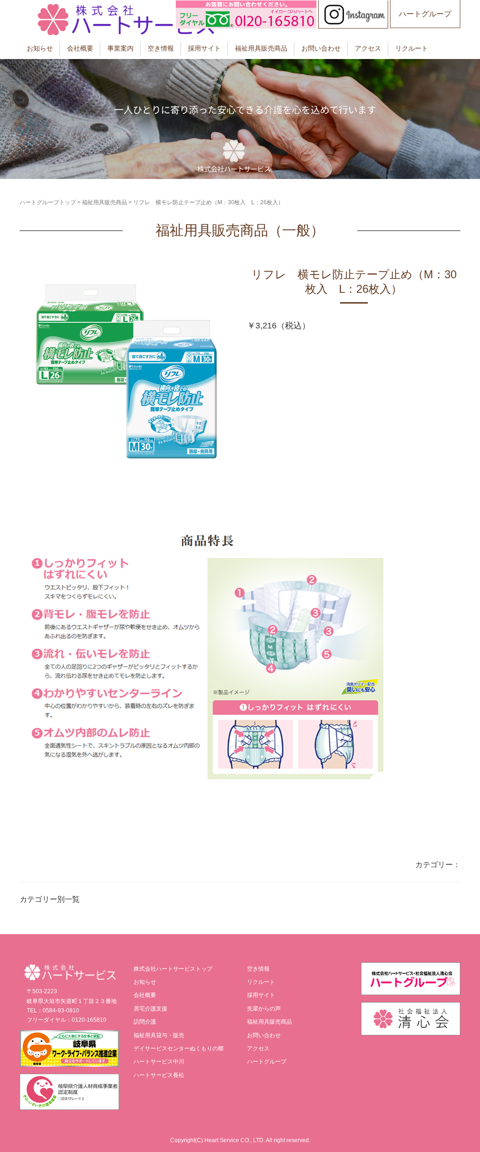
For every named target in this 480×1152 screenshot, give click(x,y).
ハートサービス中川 (159, 1061)
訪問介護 (145, 1021)
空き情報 (161, 48)
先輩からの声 (264, 1008)
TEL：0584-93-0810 (53, 1010)
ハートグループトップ (48, 202)
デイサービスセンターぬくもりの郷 (179, 1048)
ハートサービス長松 (159, 1075)
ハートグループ (425, 14)
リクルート (411, 48)
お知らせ (40, 48)
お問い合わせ (321, 48)
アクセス (368, 48)
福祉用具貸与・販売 (159, 1035)
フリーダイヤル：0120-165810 (66, 1020)
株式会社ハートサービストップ (173, 969)
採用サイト (204, 48)
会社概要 (80, 48)
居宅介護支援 (150, 1008)
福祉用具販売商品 (261, 48)
